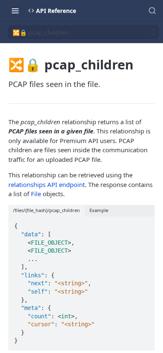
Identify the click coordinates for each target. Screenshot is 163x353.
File (36, 193)
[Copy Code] (144, 224)
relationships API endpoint (46, 184)
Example (98, 210)
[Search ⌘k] (152, 10)
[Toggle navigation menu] (15, 10)
